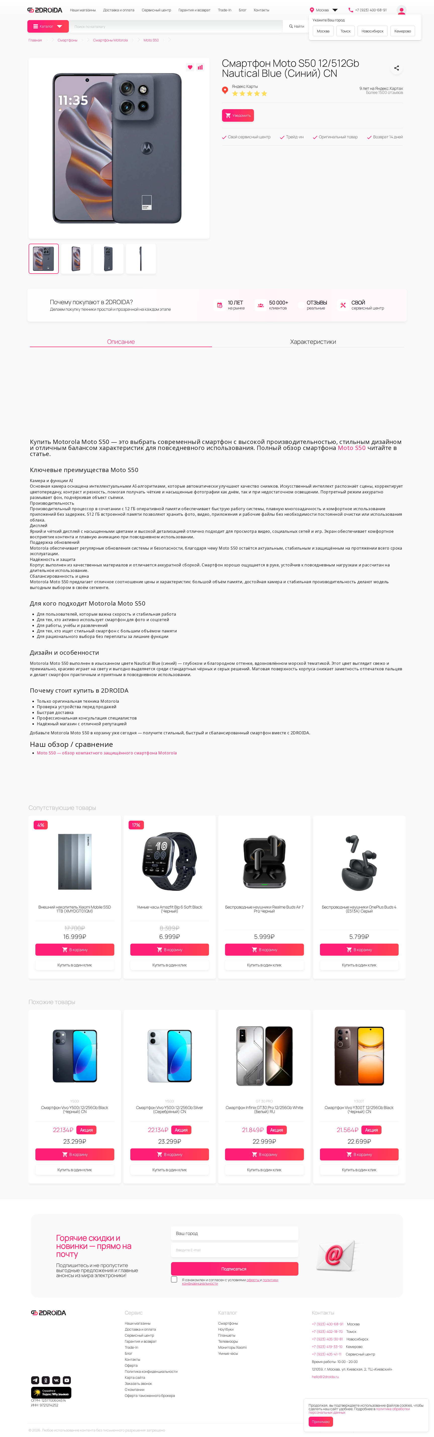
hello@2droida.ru (325, 1376)
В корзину (78, 949)
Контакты (261, 10)
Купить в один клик (75, 965)
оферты (253, 1279)
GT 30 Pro (264, 1101)
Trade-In (224, 10)
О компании (134, 1389)
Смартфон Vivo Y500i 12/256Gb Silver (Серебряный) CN (169, 1109)
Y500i (74, 1101)
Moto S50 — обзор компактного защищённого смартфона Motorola (107, 753)
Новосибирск (373, 31)
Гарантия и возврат (194, 10)
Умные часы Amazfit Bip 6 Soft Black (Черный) (169, 909)
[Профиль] (402, 10)
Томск (346, 31)
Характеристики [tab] (313, 341)
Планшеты (226, 1335)
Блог (242, 10)
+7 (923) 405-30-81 (327, 1339)
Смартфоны (228, 1323)
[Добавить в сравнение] (200, 67)
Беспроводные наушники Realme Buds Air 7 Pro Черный (264, 909)
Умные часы (228, 1353)
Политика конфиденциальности (151, 1371)
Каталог (46, 26)
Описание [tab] (121, 341)
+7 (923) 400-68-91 (371, 10)
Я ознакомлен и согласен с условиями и (230, 1281)
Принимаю (321, 1421)
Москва (322, 10)
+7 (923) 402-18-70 (327, 1331)
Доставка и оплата (118, 10)
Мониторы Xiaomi (232, 1347)
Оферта (131, 1365)
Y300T (359, 1101)
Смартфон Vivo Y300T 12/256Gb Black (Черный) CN (359, 1109)
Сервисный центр (156, 10)
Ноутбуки (226, 1329)
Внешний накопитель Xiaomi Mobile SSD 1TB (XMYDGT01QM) (74, 909)
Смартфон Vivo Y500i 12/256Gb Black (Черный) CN (74, 1109)
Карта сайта (135, 1377)
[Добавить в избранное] (190, 67)
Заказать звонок (138, 1383)
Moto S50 (352, 447)
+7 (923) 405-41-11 (327, 1354)
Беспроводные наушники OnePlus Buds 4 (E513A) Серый (359, 909)
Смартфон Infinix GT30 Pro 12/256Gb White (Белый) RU (264, 1109)
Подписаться (234, 1269)
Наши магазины (83, 10)
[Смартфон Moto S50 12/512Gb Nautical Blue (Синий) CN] (396, 68)
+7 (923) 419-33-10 (327, 1346)
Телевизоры (228, 1341)
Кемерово (403, 31)
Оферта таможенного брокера (150, 1395)
